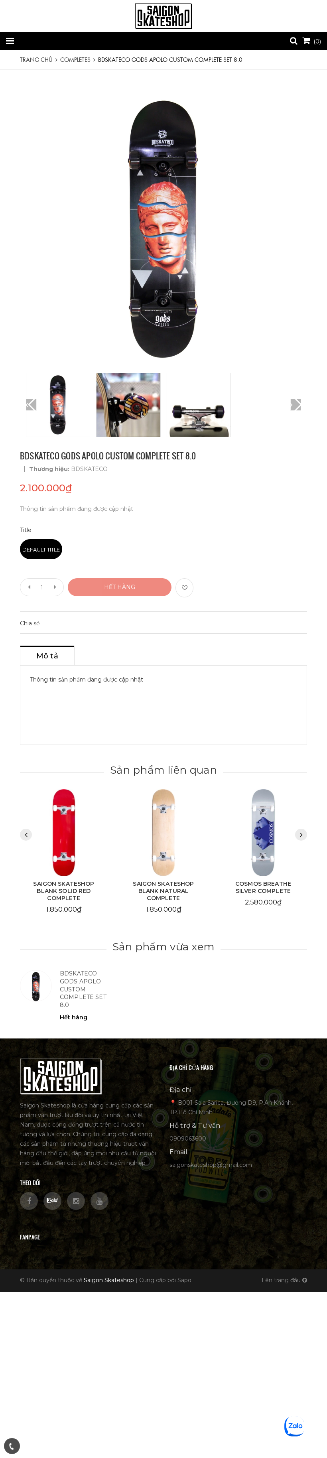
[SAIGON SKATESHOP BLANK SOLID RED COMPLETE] (64, 832)
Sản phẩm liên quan (163, 770)
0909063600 (187, 1138)
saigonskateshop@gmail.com (210, 1164)
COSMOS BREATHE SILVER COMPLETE (263, 887)
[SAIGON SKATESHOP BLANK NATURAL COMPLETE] (163, 832)
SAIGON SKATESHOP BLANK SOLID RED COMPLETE (63, 891)
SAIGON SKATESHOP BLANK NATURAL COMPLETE (163, 891)
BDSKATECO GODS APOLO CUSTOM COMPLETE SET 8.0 (83, 989)
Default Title (41, 549)
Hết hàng (119, 587)
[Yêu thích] (184, 587)
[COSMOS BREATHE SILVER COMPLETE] (263, 832)
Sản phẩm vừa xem (163, 946)
